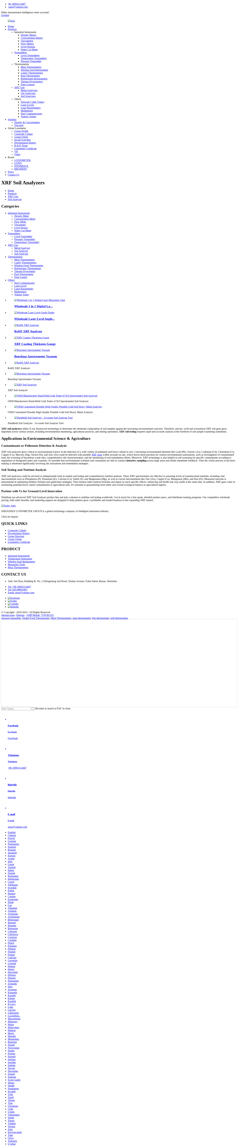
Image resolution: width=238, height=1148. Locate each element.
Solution (12, 119)
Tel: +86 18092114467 (19, 586)
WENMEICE (21, 166)
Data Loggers (28, 84)
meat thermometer (82, 618)
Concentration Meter (24, 219)
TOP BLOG (47, 615)
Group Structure (16, 536)
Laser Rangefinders (31, 107)
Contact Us (13, 174)
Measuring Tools (16, 564)
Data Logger (20, 277)
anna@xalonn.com (18, 6)
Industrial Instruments (19, 213)
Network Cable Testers (32, 102)
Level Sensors (28, 46)
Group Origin (21, 137)
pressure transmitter (11, 618)
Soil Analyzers (28, 96)
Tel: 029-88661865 (17, 589)
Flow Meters (27, 43)
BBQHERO (20, 169)
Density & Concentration (27, 122)
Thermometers (15, 256)
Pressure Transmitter (31, 61)
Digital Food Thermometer (35, 618)
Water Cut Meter (29, 49)
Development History (25, 142)
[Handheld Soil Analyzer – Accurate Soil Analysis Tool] (43, 417)
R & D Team (21, 145)
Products (12, 29)
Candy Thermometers (32, 72)
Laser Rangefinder (23, 288)
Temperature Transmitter (26, 242)
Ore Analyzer (21, 251)
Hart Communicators (31, 113)
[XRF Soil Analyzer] (25, 384)
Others (11, 280)
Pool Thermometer (30, 75)
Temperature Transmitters (34, 58)
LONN (18, 163)
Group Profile (21, 131)
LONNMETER (22, 160)
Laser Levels (27, 105)
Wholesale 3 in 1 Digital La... (33, 306)
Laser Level (20, 285)
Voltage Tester (21, 294)
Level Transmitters (30, 55)
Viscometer (20, 224)
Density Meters (28, 35)
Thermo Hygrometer (24, 271)
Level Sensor (21, 227)
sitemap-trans (8, 615)
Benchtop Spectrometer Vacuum (35, 356)
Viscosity (19, 125)
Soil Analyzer (15, 199)
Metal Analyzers (29, 90)
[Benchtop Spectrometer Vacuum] (32, 373)
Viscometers (27, 40)
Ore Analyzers (28, 93)
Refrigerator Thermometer (27, 268)
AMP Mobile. (33, 615)
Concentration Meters (32, 38)
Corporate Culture (23, 134)
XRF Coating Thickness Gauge (35, 344)
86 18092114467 (17, 4)
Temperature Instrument (20, 558)
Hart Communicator (24, 283)
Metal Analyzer (22, 248)
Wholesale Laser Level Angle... (34, 319)
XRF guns (96, 454)
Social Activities (22, 139)
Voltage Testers (28, 116)
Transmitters (20, 52)
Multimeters (27, 110)
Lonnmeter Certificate (25, 148)
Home (11, 26)
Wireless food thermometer (34, 70)
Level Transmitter (23, 236)
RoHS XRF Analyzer (28, 331)
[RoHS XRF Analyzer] (26, 362)
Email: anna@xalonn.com (21, 592)
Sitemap (20, 615)
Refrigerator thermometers (34, 78)
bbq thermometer (100, 618)
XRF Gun (19, 87)
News (11, 171)
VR (16, 151)
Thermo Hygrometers (32, 81)
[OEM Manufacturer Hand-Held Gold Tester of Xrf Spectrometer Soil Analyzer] (55, 395)
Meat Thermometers (31, 67)
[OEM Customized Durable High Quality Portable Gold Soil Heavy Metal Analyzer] (58, 406)
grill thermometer (119, 618)
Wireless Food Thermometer (28, 265)
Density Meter (21, 216)
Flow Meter (20, 221)
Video (17, 154)
